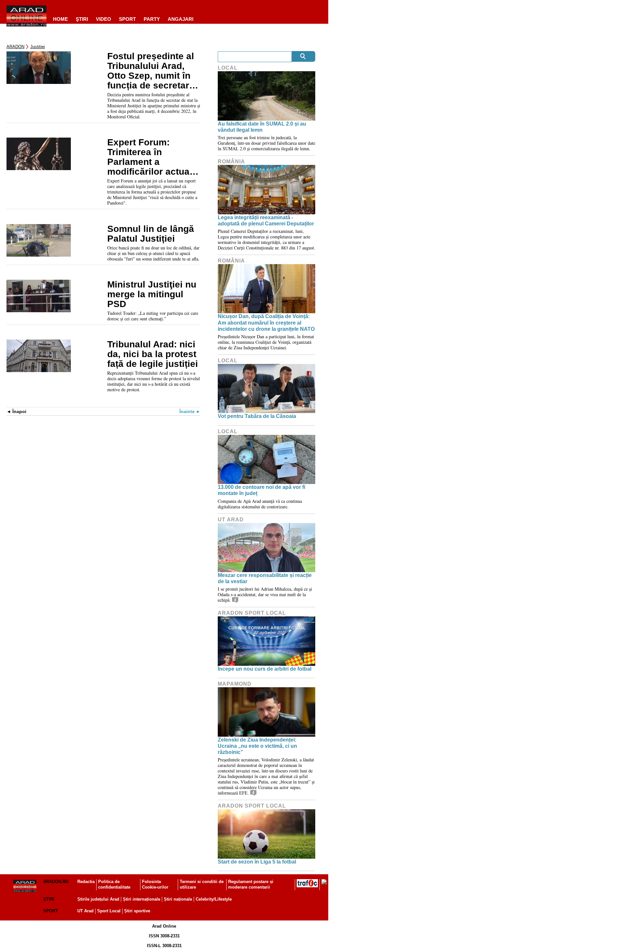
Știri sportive (137, 910)
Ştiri (82, 19)
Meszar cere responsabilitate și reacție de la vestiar (265, 578)
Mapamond (235, 684)
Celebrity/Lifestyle (214, 899)
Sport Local (109, 910)
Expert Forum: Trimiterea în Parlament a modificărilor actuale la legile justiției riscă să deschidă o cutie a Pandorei (152, 157)
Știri (48, 899)
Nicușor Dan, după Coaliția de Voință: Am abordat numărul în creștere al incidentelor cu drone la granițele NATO (266, 322)
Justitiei (37, 46)
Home (60, 19)
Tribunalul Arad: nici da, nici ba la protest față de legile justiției (152, 354)
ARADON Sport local (252, 613)
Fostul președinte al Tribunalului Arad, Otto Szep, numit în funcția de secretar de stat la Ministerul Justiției (150, 70)
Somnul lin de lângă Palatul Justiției (150, 234)
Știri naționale (178, 899)
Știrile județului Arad (98, 899)
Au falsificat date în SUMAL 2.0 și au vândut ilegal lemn (262, 127)
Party (152, 19)
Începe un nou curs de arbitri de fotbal (264, 669)
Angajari (180, 19)
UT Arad (231, 519)
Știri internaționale (141, 899)
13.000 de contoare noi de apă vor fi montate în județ (261, 490)
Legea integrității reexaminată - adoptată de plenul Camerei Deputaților (266, 220)
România (231, 161)
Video (103, 19)
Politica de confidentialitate (114, 884)
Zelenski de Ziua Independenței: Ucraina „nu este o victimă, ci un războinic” (257, 746)
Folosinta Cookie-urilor (155, 884)
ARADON (15, 46)
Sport (127, 19)
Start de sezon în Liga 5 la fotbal (257, 862)
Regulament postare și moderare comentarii (250, 884)
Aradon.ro (56, 881)
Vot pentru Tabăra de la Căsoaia (257, 416)
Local (228, 68)
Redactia (86, 881)
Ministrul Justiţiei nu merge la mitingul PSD (151, 294)
